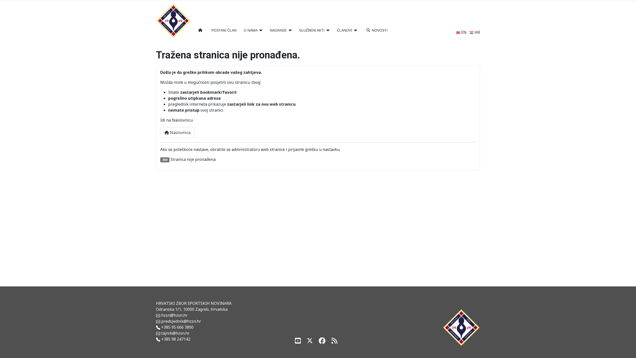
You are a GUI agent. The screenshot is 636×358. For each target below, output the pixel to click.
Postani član (224, 30)
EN (463, 32)
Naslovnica (180, 132)
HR (477, 32)
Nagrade (278, 30)
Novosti (380, 30)
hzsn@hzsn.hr (174, 315)
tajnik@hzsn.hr (175, 333)
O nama (250, 30)
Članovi (344, 30)
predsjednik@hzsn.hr (180, 321)
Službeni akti (311, 30)
